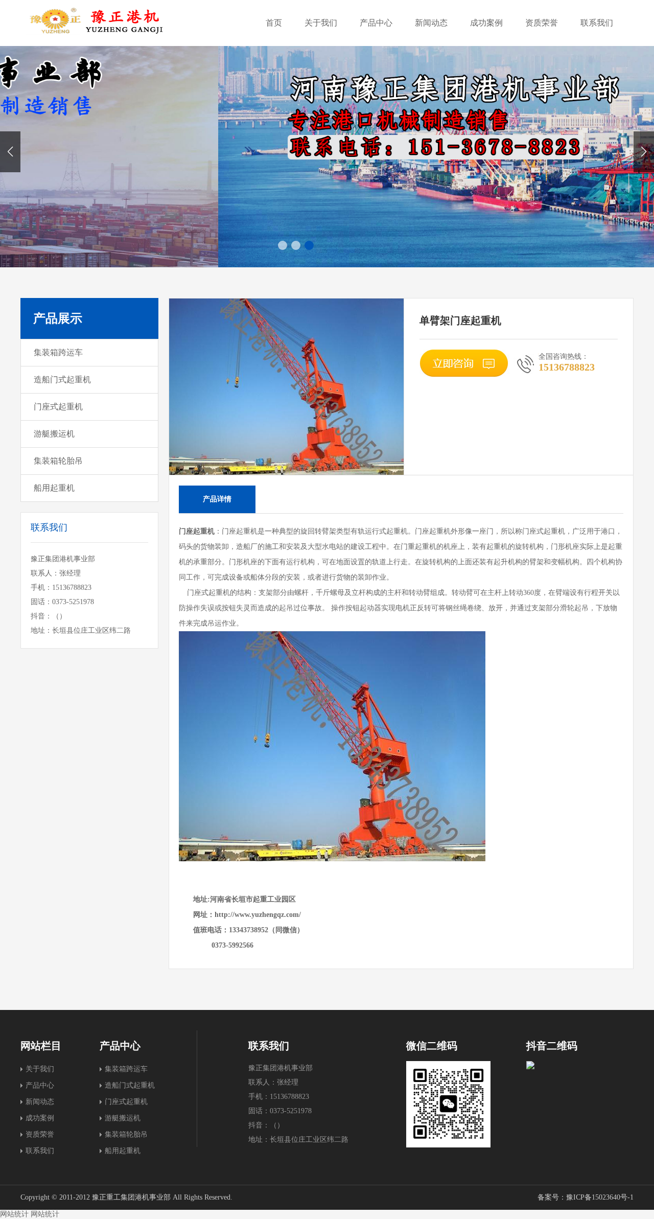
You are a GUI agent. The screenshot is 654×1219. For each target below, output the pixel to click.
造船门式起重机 (62, 379)
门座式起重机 (58, 406)
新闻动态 (431, 22)
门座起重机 (197, 531)
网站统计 (14, 1214)
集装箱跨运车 (58, 352)
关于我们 (321, 22)
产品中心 (376, 22)
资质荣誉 (541, 22)
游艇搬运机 (54, 433)
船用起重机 (54, 488)
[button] (644, 151)
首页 (274, 22)
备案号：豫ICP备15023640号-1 (586, 1197)
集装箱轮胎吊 (58, 460)
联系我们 (596, 22)
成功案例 (486, 22)
